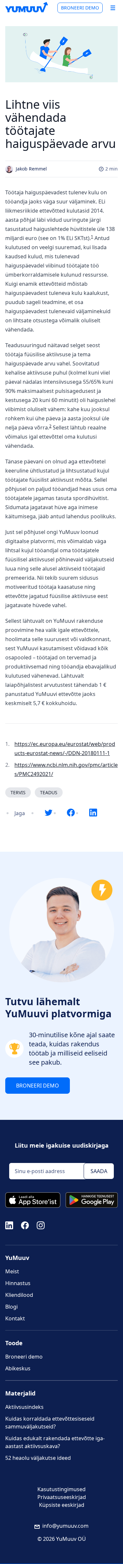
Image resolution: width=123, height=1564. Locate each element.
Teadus (48, 792)
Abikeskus (18, 1368)
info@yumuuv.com (65, 1525)
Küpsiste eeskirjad (61, 1504)
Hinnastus (18, 1283)
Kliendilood (19, 1294)
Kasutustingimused (61, 1489)
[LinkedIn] (9, 1224)
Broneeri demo (80, 8)
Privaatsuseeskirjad (61, 1497)
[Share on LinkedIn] (93, 813)
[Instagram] (41, 1224)
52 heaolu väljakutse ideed (38, 1457)
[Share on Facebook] (71, 813)
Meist (12, 1271)
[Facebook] (25, 1224)
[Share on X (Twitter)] (48, 813)
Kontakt (15, 1318)
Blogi (11, 1306)
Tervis (18, 792)
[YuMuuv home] (26, 7)
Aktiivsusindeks (24, 1407)
